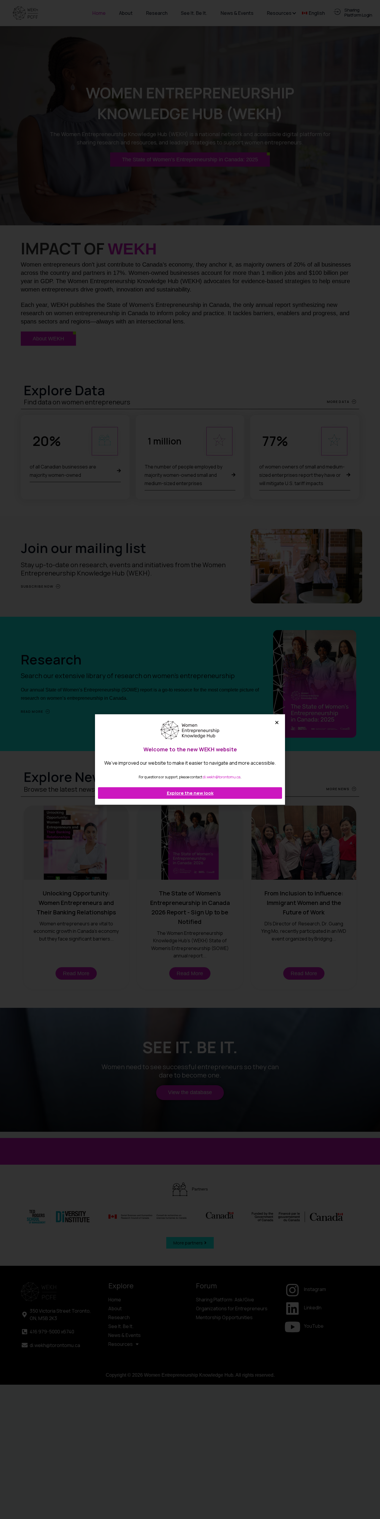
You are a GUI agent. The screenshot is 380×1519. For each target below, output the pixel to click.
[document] (190, 759)
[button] (277, 722)
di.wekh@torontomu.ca (221, 777)
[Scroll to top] (370, 1502)
